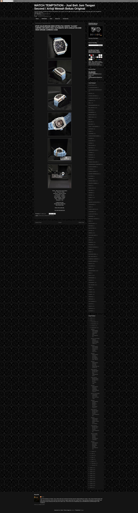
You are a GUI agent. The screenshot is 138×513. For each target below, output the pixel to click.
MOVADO (91, 225)
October (93, 325)
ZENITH (90, 306)
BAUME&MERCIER (93, 105)
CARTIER (91, 128)
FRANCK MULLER (93, 162)
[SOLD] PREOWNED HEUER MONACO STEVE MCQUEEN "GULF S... (94, 404)
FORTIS (90, 159)
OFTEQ (52, 215)
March (93, 461)
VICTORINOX (92, 301)
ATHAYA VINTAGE (93, 95)
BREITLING (91, 117)
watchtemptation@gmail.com (44, 16)
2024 (91, 467)
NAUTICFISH (92, 228)
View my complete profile (39, 504)
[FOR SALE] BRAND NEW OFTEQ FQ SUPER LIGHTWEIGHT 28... (95, 412)
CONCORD (91, 140)
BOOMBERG (91, 112)
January (93, 465)
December (93, 321)
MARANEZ (91, 216)
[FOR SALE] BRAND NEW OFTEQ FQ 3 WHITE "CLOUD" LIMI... (94, 380)
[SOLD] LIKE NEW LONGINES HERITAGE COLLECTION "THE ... (95, 396)
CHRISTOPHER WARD (94, 136)
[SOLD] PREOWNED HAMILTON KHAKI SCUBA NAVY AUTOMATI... (95, 420)
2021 (91, 473)
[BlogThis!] (51, 213)
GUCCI (90, 185)
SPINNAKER (91, 277)
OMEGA (90, 232)
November (93, 323)
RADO (90, 251)
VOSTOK (91, 303)
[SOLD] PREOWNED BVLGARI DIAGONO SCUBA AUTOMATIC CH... (94, 445)
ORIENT (90, 237)
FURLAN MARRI (92, 166)
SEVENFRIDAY (92, 270)
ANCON (90, 93)
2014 (91, 487)
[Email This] (49, 213)
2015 (91, 485)
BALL (90, 102)
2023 (91, 469)
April (92, 459)
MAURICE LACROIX (93, 218)
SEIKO (90, 268)
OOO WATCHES (92, 235)
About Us (57, 18)
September (94, 327)
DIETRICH (91, 147)
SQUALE (91, 280)
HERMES (91, 192)
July (92, 453)
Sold (51, 18)
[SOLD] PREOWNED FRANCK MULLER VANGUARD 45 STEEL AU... (95, 364)
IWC (89, 199)
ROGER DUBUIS (92, 261)
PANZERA (91, 244)
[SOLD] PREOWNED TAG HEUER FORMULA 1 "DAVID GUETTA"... (94, 348)
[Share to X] (52, 213)
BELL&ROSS (91, 107)
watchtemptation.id (40, 15)
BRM (90, 119)
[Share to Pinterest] (55, 213)
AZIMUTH (91, 100)
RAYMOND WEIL (92, 254)
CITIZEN (91, 138)
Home (37, 18)
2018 (91, 479)
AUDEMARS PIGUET (93, 98)
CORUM (90, 143)
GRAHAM (91, 178)
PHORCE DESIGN (93, 247)
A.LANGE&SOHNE (93, 87)
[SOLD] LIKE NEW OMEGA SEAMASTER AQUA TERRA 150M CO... (95, 341)
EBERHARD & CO (93, 150)
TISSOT (90, 289)
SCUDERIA (91, 266)
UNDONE (91, 296)
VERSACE (91, 299)
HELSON (91, 190)
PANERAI (91, 242)
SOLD (90, 275)
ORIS (90, 240)
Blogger (82, 510)
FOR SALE (44, 18)
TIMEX (90, 287)
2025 (91, 320)
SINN (90, 273)
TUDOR (90, 292)
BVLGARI (91, 124)
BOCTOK (91, 110)
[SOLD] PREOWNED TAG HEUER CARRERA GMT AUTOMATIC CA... (94, 333)
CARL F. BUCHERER (93, 126)
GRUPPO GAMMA (93, 183)
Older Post (81, 222)
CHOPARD (91, 133)
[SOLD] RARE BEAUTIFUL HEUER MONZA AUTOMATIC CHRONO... (94, 436)
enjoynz (73, 510)
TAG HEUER (91, 284)
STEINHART (91, 282)
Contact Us (65, 18)
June (92, 455)
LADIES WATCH (92, 209)
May (92, 457)
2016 (91, 483)
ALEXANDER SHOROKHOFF (95, 89)
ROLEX (90, 263)
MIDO (90, 221)
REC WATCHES (92, 256)
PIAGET (90, 249)
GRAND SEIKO (92, 180)
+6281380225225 (46, 13)
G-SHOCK (91, 169)
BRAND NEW (47, 215)
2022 (91, 471)
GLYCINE (91, 176)
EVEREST (91, 155)
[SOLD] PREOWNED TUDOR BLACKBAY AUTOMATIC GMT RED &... (95, 356)
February (93, 463)
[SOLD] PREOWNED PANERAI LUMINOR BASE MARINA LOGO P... (95, 388)
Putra (43, 496)
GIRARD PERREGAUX (94, 173)
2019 (91, 477)
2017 (91, 481)
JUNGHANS (91, 204)
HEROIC (90, 195)
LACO (90, 206)
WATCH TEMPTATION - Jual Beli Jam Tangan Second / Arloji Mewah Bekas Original (64, 7)
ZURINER (91, 310)
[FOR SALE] (41, 215)
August (93, 451)
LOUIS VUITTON (92, 214)
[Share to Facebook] (53, 213)
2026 (91, 318)
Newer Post (38, 222)
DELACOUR (91, 145)
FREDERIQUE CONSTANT (95, 164)
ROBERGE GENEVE (93, 258)
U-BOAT (90, 294)
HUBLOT (91, 197)
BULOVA (91, 121)
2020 (91, 475)
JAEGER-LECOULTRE (94, 202)
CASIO (90, 131)
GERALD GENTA (92, 171)
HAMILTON (91, 188)
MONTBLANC (92, 223)
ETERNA (91, 152)
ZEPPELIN (91, 308)
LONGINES (91, 211)
